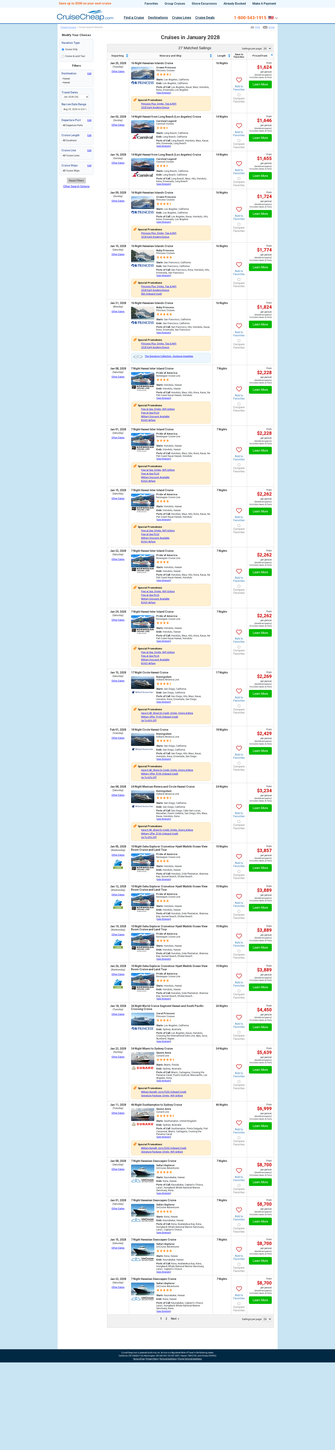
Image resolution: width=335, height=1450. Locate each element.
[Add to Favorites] (239, 77)
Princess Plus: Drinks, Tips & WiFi (158, 103)
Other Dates (117, 71)
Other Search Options (76, 186)
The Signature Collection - (169, 356)
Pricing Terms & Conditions (190, 1359)
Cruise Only (71, 49)
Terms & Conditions (168, 1359)
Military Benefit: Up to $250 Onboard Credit (163, 1092)
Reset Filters (76, 180)
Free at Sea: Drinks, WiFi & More (158, 409)
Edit (89, 73)
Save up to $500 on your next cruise (85, 3)
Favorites (151, 4)
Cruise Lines (181, 18)
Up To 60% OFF (149, 720)
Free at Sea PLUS (150, 413)
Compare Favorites (239, 100)
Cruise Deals (205, 18)
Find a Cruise (134, 18)
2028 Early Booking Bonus (155, 107)
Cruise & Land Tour (75, 56)
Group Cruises (175, 4)
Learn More (260, 84)
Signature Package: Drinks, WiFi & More (162, 1095)
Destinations (158, 18)
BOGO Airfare (148, 420)
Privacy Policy (152, 1359)
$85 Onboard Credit (151, 294)
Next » (175, 1318)
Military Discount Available (155, 416)
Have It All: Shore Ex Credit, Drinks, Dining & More (167, 713)
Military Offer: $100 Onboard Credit (159, 717)
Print (257, 27)
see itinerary (163, 92)
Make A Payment (264, 4)
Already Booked (235, 4)
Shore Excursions (204, 4)
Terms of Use (139, 1359)
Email (272, 27)
